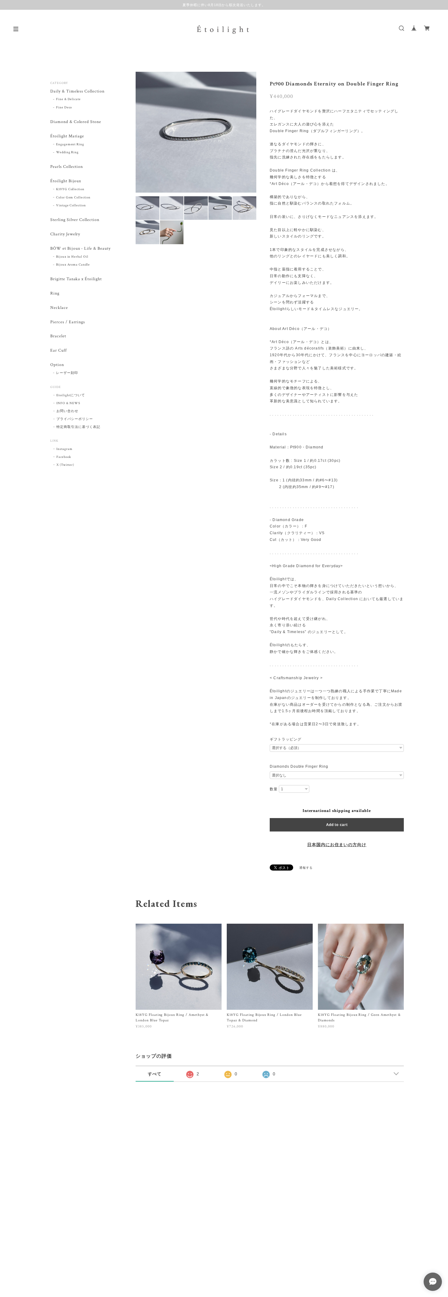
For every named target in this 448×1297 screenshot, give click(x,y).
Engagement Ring (70, 144)
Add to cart (337, 825)
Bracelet (58, 336)
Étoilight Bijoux (65, 181)
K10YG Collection (70, 189)
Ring (54, 293)
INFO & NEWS (68, 403)
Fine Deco (64, 107)
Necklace (59, 307)
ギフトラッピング (285, 739)
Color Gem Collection (73, 197)
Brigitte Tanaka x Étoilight (76, 279)
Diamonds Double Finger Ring (299, 766)
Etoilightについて (70, 395)
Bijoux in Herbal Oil (72, 257)
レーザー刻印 (67, 373)
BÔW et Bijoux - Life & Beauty (80, 248)
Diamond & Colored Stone (75, 122)
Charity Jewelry (65, 234)
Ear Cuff (58, 350)
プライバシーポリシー (74, 419)
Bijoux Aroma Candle (73, 265)
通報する (306, 868)
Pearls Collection (66, 166)
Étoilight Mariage (67, 136)
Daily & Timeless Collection (77, 91)
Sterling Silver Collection (74, 220)
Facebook (63, 457)
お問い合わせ (67, 411)
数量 (274, 789)
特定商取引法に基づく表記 (78, 427)
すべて (155, 1073)
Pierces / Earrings (67, 322)
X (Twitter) (65, 465)
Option (57, 365)
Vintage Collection (71, 205)
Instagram (64, 449)
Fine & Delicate (68, 99)
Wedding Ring (67, 152)
